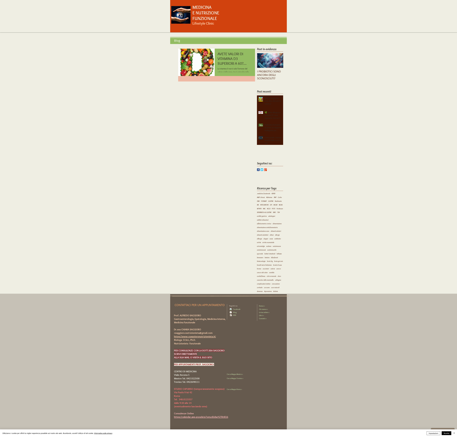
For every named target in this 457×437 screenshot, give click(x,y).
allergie (277, 235)
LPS (271, 205)
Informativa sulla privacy (103, 433)
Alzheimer (269, 197)
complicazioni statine (263, 284)
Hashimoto (278, 201)
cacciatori (266, 269)
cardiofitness (261, 276)
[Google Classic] (265, 169)
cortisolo (260, 287)
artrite (259, 242)
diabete (275, 291)
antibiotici (277, 239)
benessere (260, 257)
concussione (276, 284)
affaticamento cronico (264, 224)
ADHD (273, 193)
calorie (273, 269)
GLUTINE (270, 201)
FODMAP (264, 201)
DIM (258, 201)
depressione (268, 291)
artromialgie (261, 246)
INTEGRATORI (264, 205)
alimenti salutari (276, 231)
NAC (264, 209)
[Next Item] (279, 60)
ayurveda (260, 254)
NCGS (268, 209)
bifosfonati (274, 257)
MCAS (281, 205)
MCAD (275, 205)
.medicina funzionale (263, 193)
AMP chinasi (261, 197)
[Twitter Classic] (262, 169)
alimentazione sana (263, 231)
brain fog (270, 261)
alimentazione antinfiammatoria (267, 227)
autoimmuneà (261, 250)
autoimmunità (271, 250)
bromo (259, 269)
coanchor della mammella (265, 280)
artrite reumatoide (268, 242)
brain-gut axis (278, 261)
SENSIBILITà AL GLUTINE (264, 212)
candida (271, 272)
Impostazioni (433, 433)
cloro (279, 276)
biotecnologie (261, 261)
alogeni (265, 239)
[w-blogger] (231, 312)
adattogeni (271, 216)
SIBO (274, 212)
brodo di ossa (277, 265)
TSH (278, 212)
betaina (267, 257)
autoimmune (277, 246)
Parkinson (280, 209)
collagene (278, 280)
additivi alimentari (263, 220)
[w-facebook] (231, 309)
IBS (258, 205)
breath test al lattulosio (264, 265)
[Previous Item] (261, 60)
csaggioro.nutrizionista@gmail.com (193, 332)
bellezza (279, 254)
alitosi (272, 235)
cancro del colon (262, 272)
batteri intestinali (269, 254)
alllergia (259, 239)
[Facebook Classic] (258, 169)
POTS (273, 209)
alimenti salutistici (262, 235)
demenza (260, 291)
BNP (275, 197)
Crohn (280, 197)
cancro (278, 269)
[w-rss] (231, 315)
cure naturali (275, 287)
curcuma (267, 287)
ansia (271, 239)
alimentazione (277, 224)
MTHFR (259, 209)
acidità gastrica (262, 216)
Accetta (446, 433)
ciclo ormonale (271, 276)
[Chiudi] (454, 433)
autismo (268, 246)
